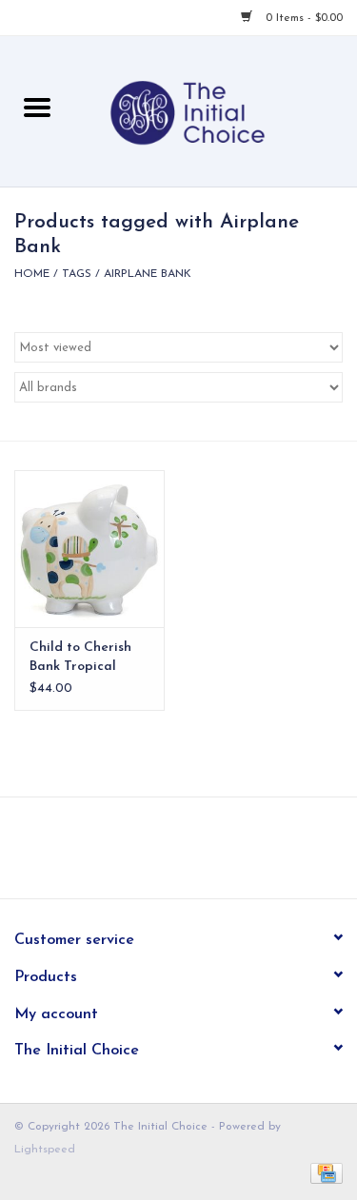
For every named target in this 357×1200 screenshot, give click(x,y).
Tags (76, 274)
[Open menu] (37, 107)
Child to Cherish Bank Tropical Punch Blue (80, 658)
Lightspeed (44, 1149)
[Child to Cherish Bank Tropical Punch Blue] (89, 548)
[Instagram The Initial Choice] (196, 854)
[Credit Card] (323, 1173)
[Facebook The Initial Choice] (162, 854)
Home (32, 274)
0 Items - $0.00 (302, 18)
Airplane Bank (147, 274)
